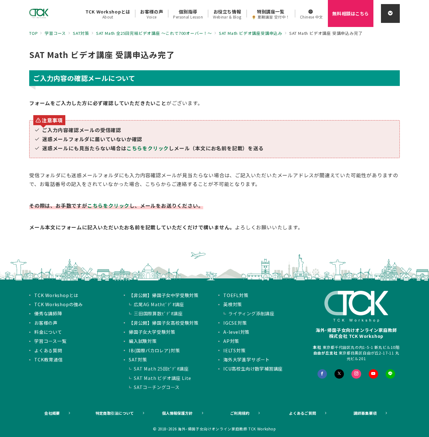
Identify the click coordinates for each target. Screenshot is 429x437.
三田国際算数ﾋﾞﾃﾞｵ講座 (158, 313)
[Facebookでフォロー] (322, 374)
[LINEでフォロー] (390, 374)
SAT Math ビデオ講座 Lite (162, 378)
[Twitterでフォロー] (339, 374)
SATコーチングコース (157, 387)
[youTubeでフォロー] (373, 374)
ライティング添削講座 (251, 313)
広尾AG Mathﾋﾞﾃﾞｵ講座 (159, 304)
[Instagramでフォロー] (356, 374)
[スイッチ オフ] (390, 13)
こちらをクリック (148, 148)
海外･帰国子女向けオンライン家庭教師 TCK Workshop (227, 428)
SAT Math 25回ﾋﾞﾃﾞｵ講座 (161, 368)
